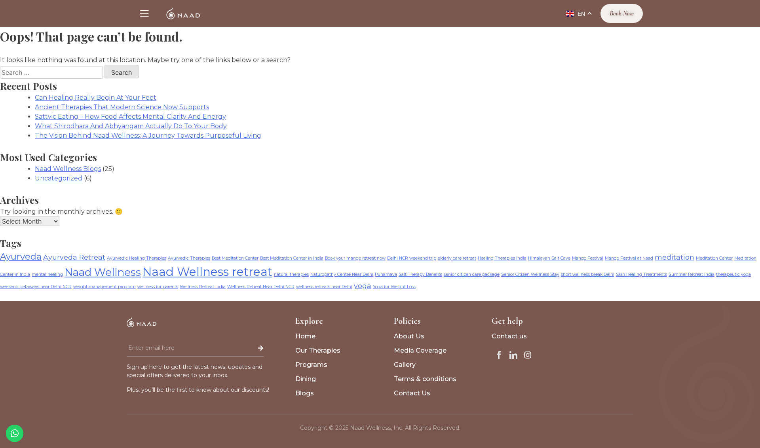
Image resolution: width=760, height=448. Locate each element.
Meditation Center (714, 258)
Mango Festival (587, 258)
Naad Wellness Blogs (68, 169)
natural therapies (291, 274)
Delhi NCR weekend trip (411, 258)
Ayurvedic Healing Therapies (136, 258)
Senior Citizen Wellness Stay (530, 274)
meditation (674, 257)
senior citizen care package (472, 274)
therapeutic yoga (733, 274)
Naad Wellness (103, 272)
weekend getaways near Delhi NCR (36, 286)
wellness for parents (157, 286)
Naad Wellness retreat (207, 272)
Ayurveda (21, 256)
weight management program (104, 286)
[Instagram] (528, 355)
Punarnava (386, 274)
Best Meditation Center (235, 258)
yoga (362, 285)
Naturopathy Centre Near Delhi (341, 274)
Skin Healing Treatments (641, 274)
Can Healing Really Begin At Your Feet (95, 97)
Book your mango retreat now (355, 258)
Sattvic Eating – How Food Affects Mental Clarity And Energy (130, 116)
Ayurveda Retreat (74, 257)
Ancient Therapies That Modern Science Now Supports (122, 107)
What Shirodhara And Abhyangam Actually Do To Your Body (131, 126)
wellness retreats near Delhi (324, 286)
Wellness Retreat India (203, 286)
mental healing (47, 274)
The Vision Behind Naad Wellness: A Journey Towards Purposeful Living (148, 135)
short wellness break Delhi (587, 274)
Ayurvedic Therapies (189, 258)
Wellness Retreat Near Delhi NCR (260, 286)
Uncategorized (58, 178)
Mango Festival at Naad (629, 258)
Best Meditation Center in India (291, 258)
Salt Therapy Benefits (420, 274)
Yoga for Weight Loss (394, 286)
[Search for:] (52, 72)
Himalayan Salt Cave (549, 258)
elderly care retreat (457, 258)
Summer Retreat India (691, 274)
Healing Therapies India (502, 258)
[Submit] (244, 348)
